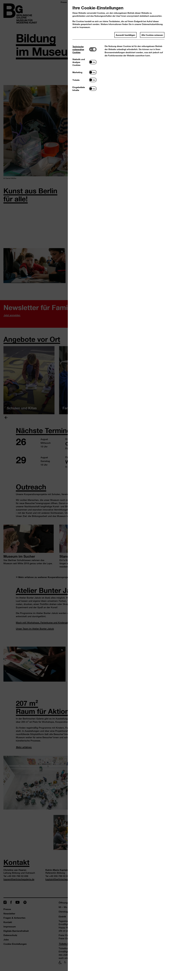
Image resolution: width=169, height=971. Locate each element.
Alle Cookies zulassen (152, 35)
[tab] (80, 49)
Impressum (84, 27)
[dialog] (84, 485)
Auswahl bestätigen (125, 35)
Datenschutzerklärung (152, 24)
